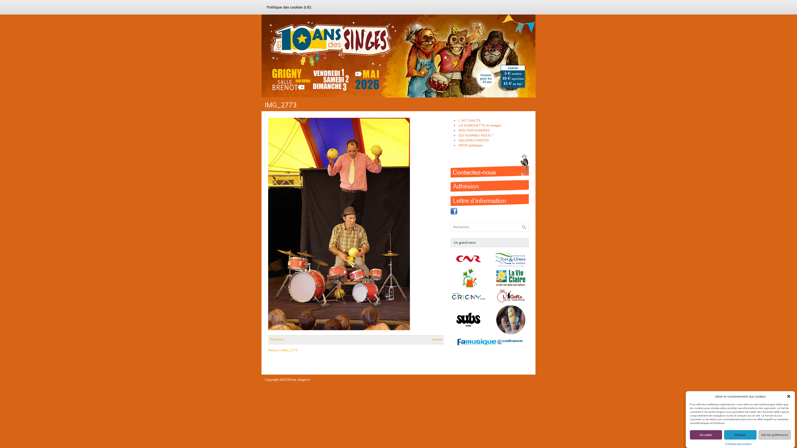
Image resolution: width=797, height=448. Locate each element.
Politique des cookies (738, 443)
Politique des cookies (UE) (289, 7)
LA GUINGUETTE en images (479, 125)
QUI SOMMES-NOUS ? (475, 135)
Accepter (706, 435)
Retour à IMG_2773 (283, 350)
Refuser (740, 435)
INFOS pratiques (470, 145)
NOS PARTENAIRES (474, 130)
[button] (789, 396)
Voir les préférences (774, 435)
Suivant (437, 340)
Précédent (277, 340)
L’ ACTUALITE (469, 120)
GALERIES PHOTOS (473, 140)
